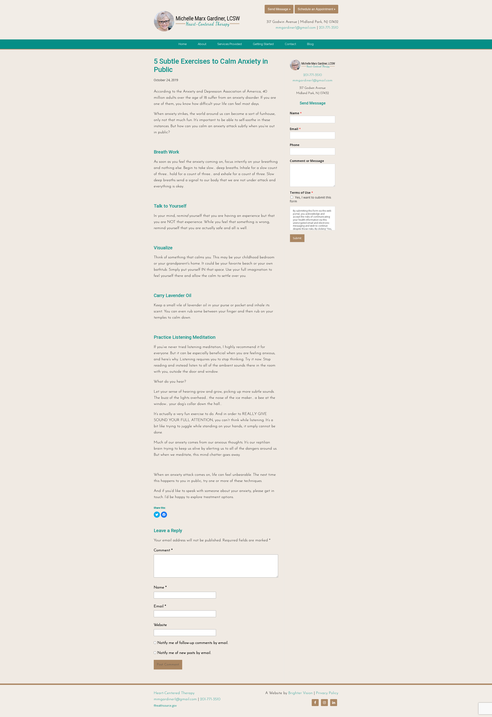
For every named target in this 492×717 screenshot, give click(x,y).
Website (160, 625)
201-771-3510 (328, 28)
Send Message (278, 9)
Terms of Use (301, 193)
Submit (297, 238)
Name (160, 587)
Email (160, 606)
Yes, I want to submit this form (310, 199)
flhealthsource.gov (165, 705)
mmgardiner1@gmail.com (296, 28)
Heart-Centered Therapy (174, 693)
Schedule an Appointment (315, 9)
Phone (294, 145)
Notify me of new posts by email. (184, 653)
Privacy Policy (327, 693)
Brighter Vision (300, 693)
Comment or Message (307, 161)
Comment (163, 550)
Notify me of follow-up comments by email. (192, 643)
